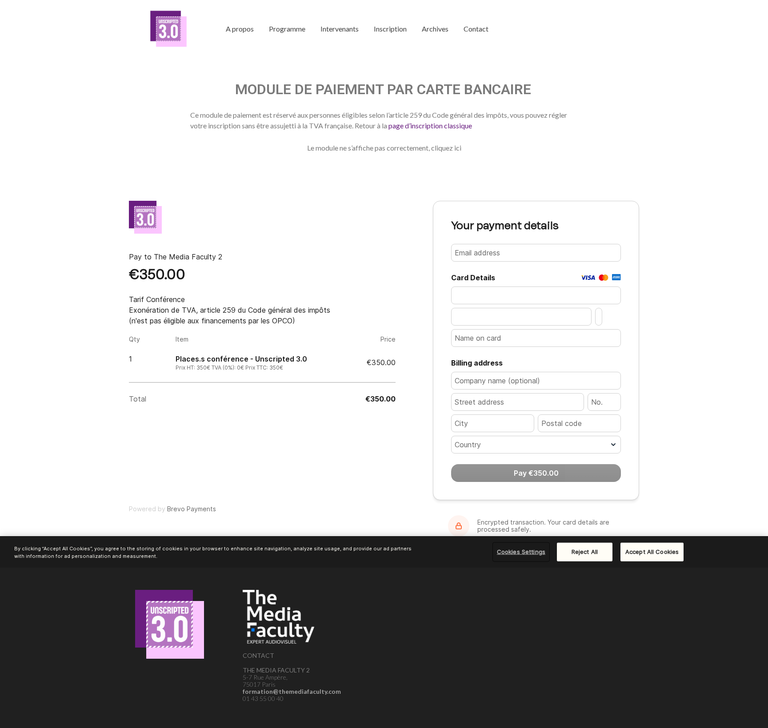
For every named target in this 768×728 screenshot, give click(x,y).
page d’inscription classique (430, 125)
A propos (240, 28)
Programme (287, 28)
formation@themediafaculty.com (292, 691)
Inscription (390, 28)
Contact (476, 28)
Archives (435, 28)
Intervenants (339, 28)
